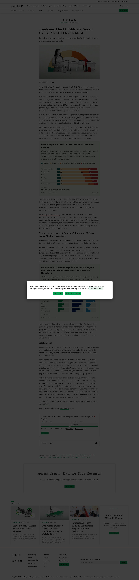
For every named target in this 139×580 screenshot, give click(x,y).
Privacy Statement (96, 289)
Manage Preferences (73, 293)
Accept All (58, 293)
